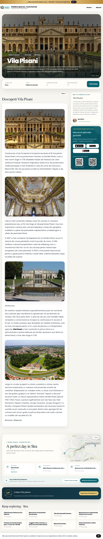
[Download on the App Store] (79, 146)
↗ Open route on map (71, 480)
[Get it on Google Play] (92, 146)
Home (89, 7)
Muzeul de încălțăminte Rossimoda (88, 468)
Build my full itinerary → (89, 480)
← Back (9, 51)
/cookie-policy (72, 536)
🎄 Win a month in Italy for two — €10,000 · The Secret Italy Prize (50, 2)
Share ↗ (63, 93)
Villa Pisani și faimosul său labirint (56, 468)
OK (98, 536)
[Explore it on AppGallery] (86, 151)
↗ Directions (93, 84)
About (98, 7)
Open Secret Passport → (89, 493)
